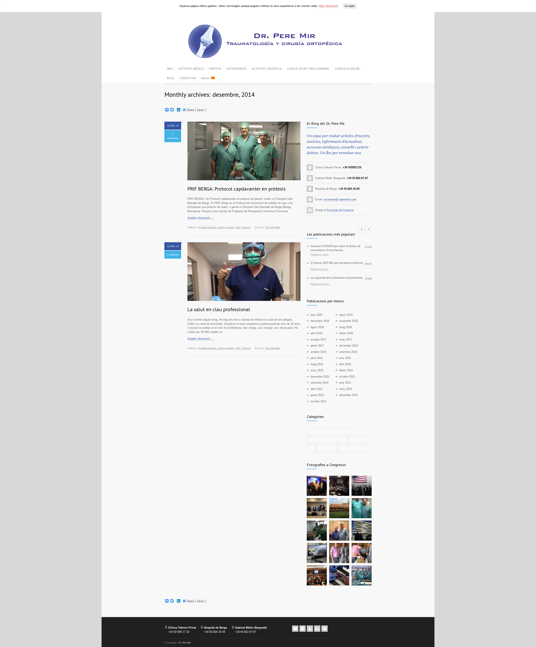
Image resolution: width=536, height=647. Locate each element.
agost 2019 (346, 314)
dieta (311, 448)
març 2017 (345, 339)
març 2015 (345, 389)
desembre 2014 (348, 395)
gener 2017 (317, 345)
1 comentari (173, 254)
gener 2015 (317, 395)
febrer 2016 (346, 370)
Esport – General (327, 448)
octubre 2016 (318, 351)
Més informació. (329, 6)
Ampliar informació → (200, 217)
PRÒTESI (215, 68)
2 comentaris (172, 136)
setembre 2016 (348, 351)
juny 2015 (345, 382)
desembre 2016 (348, 345)
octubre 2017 (318, 339)
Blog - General (243, 227)
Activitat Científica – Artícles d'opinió (327, 439)
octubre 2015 (347, 376)
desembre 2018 (320, 320)
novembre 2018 (348, 320)
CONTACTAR (188, 78)
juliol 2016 (317, 358)
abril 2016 (345, 364)
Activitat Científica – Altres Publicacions (328, 431)
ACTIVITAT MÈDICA (191, 68)
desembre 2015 (320, 376)
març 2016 (317, 370)
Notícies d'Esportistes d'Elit (354, 448)
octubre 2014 (318, 401)
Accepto (350, 6)
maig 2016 (317, 364)
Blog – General (357, 439)
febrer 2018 (346, 333)
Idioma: (206, 78)
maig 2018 (345, 327)
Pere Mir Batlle (272, 227)
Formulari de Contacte (340, 210)
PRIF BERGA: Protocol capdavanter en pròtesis (236, 189)
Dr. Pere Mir (185, 642)
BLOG (170, 78)
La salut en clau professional (218, 309)
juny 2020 (316, 314)
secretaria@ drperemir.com (340, 199)
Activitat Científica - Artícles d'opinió (216, 227)
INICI (170, 68)
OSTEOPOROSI (236, 68)
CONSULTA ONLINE (347, 68)
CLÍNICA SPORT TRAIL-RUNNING (308, 68)
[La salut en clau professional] (243, 271)
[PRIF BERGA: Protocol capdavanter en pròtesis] (243, 151)
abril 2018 (316, 333)
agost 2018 (317, 327)
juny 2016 (345, 358)
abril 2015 (316, 389)
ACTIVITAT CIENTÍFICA (267, 68)
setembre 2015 (320, 382)
